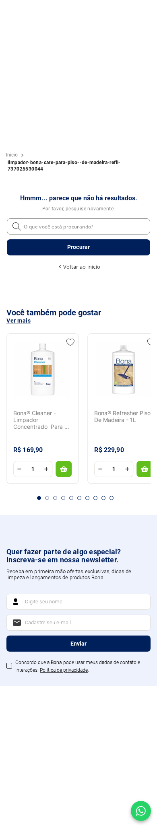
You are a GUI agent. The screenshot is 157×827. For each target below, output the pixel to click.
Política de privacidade (64, 670)
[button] (39, 498)
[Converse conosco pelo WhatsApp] (141, 811)
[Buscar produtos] (78, 247)
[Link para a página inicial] (12, 155)
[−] (19, 469)
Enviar (78, 643)
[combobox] (78, 238)
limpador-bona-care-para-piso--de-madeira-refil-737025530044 (64, 166)
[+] (46, 469)
